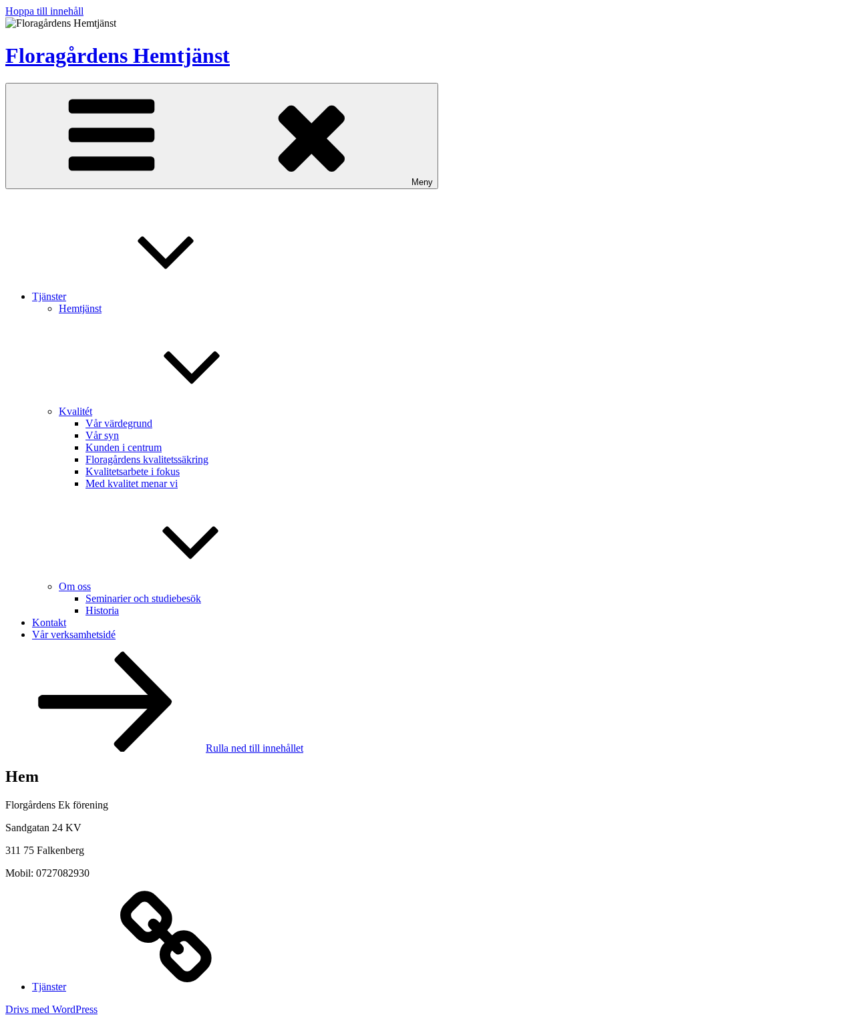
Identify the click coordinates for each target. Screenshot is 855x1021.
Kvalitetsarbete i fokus (133, 471)
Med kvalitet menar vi (132, 483)
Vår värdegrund (119, 423)
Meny (422, 182)
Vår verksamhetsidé (74, 634)
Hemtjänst (80, 308)
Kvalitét (75, 411)
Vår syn (102, 435)
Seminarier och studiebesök (143, 598)
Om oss (75, 586)
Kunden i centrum (124, 447)
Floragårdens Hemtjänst (117, 55)
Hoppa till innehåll (44, 11)
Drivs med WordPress (51, 1009)
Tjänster (49, 296)
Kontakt (49, 622)
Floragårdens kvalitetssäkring (147, 459)
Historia (102, 610)
